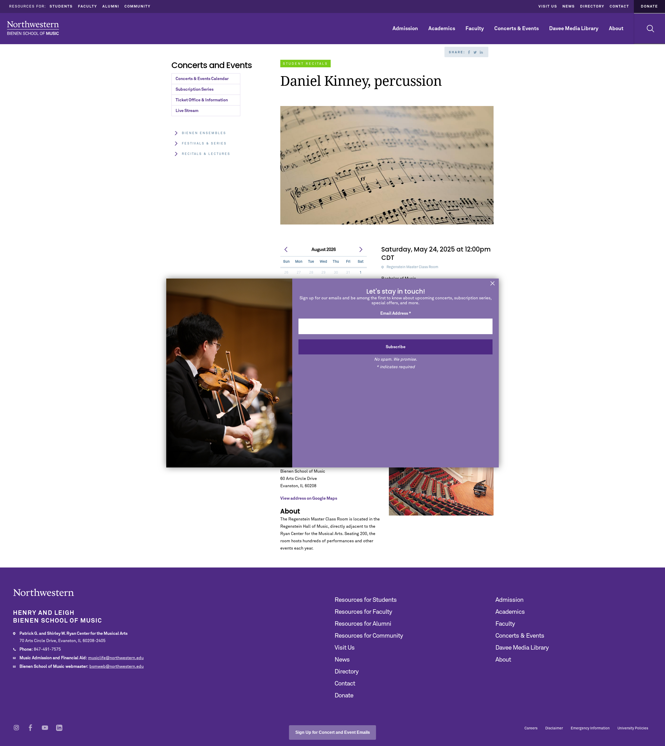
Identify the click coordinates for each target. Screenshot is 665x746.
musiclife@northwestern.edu (116, 658)
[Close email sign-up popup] (492, 284)
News (568, 6)
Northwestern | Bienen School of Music (33, 28)
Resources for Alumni (363, 624)
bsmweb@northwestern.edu (116, 666)
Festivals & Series (204, 143)
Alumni (110, 6)
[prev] (286, 249)
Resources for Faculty (363, 612)
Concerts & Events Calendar (202, 79)
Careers (530, 728)
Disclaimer (554, 728)
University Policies (632, 728)
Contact (619, 6)
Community (137, 6)
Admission (405, 28)
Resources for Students (366, 600)
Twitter (475, 52)
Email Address (395, 313)
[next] (361, 249)
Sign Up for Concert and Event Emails (332, 732)
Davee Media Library (573, 28)
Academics (441, 28)
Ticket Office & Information (202, 100)
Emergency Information (590, 728)
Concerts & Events (516, 28)
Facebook (468, 52)
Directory (592, 6)
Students (61, 6)
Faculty (87, 6)
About (616, 28)
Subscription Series (195, 89)
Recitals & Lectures (206, 154)
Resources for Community (369, 636)
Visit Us (547, 6)
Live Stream (187, 111)
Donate (649, 6)
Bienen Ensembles (204, 133)
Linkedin (481, 52)
